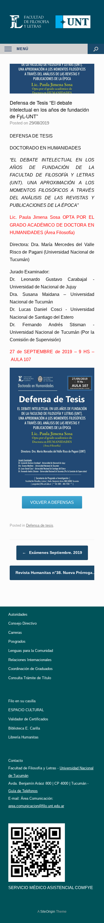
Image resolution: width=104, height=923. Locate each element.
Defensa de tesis (39, 525)
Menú (22, 49)
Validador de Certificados (28, 719)
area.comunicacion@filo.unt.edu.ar (36, 806)
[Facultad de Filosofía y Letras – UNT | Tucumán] (52, 22)
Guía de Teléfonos (23, 791)
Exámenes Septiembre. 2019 (52, 552)
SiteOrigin (47, 911)
